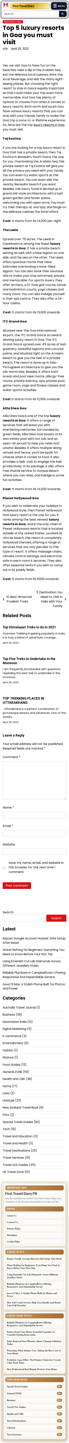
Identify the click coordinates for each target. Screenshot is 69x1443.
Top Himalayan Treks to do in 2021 (29, 627)
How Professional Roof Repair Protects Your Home (32, 1369)
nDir (5, 49)
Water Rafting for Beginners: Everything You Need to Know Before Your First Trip (33, 952)
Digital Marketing (14, 1029)
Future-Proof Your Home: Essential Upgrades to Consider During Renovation (30, 1333)
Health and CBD (14, 1079)
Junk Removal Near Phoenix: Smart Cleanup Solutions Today (34, 1343)
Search (8, 912)
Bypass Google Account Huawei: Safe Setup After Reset (34, 1258)
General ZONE (12, 1072)
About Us (11, 1215)
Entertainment (13, 1043)
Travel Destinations (16, 1151)
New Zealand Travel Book (20, 1107)
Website (9, 844)
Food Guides (12, 1065)
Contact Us (12, 1222)
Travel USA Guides (15, 1165)
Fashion (8, 1050)
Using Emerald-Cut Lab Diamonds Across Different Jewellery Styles (32, 963)
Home (7, 1086)
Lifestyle (8, 1100)
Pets (6, 1115)
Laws (6, 1093)
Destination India (12, 21)
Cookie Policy (13, 1241)
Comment (12, 757)
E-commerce (12, 1036)
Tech (6, 1129)
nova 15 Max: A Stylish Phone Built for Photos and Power (32, 1295)
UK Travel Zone (13, 1172)
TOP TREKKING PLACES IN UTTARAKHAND (23, 700)
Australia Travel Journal (19, 1007)
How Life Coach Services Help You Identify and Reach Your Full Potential (34, 1304)
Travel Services (13, 1158)
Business (9, 1015)
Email (8, 826)
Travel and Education (18, 1136)
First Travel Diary (23, 6)
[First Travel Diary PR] (6, 6)
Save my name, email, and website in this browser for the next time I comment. (36, 867)
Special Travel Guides (18, 1122)
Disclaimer (12, 1235)
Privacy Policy (14, 1228)
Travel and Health (15, 1143)
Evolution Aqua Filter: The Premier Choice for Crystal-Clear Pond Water (34, 1361)
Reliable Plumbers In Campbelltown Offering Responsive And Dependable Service (34, 975)
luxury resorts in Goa (49, 125)
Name (8, 807)
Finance (8, 1057)
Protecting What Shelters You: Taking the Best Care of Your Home (34, 1352)
